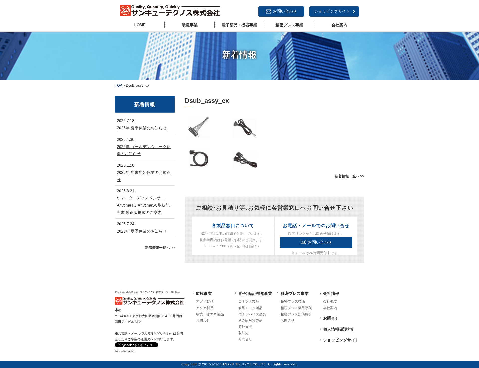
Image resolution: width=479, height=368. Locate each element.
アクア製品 (204, 308)
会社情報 (331, 293)
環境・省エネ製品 (210, 314)
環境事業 (190, 25)
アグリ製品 (204, 301)
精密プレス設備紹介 (296, 314)
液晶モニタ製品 (250, 308)
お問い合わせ (285, 11)
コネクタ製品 (248, 301)
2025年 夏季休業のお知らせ (142, 231)
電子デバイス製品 (252, 314)
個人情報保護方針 (339, 329)
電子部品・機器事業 (239, 25)
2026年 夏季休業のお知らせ (142, 128)
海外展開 (245, 327)
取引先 (243, 333)
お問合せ (203, 320)
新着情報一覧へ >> (349, 176)
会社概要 (330, 301)
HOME (140, 25)
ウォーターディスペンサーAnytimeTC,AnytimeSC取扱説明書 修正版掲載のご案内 (143, 205)
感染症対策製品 (250, 320)
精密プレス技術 (293, 301)
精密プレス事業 (289, 25)
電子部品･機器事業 (255, 293)
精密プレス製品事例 (296, 308)
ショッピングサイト (332, 11)
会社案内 (339, 25)
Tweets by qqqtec (125, 351)
